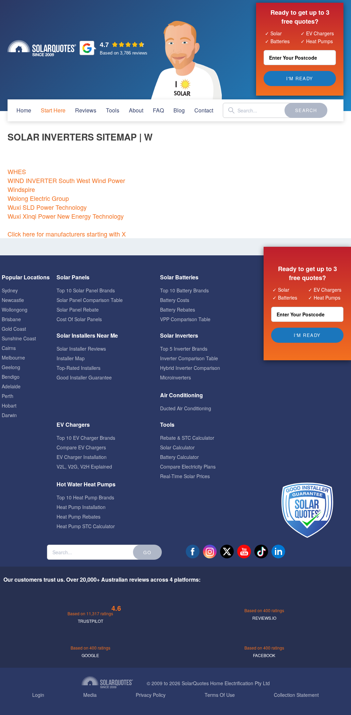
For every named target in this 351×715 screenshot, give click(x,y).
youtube (244, 551)
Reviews (85, 110)
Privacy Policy (151, 694)
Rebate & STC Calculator (187, 437)
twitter (227, 551)
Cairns (9, 347)
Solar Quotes (42, 48)
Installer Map (71, 358)
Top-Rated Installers (78, 367)
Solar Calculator (177, 447)
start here (53, 110)
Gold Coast (14, 328)
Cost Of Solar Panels (79, 319)
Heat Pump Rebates (78, 516)
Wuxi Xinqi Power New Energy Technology (66, 215)
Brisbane (11, 319)
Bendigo (11, 376)
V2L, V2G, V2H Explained (84, 466)
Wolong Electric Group (38, 198)
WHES (17, 171)
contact (203, 110)
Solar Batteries (179, 277)
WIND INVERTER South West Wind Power (66, 180)
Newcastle (13, 299)
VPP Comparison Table (185, 319)
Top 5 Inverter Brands (183, 348)
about (136, 110)
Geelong (11, 367)
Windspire (21, 189)
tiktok (261, 551)
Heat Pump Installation (81, 507)
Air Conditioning (181, 395)
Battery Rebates (177, 309)
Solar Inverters (179, 335)
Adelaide (11, 386)
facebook (192, 551)
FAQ (158, 110)
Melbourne (13, 357)
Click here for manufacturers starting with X (67, 233)
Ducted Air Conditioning (185, 408)
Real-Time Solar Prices (185, 476)
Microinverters (175, 377)
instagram (210, 551)
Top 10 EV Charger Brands (86, 437)
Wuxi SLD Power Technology (47, 207)
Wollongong (14, 309)
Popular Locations (26, 277)
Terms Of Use (220, 694)
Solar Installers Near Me (87, 335)
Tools (112, 110)
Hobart (9, 405)
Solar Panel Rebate (78, 309)
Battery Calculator (179, 456)
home (23, 110)
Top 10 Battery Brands (184, 290)
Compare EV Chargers (81, 447)
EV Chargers (73, 424)
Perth (7, 395)
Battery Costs (174, 299)
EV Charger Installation (82, 456)
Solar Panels (73, 277)
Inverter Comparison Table (189, 358)
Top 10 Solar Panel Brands (86, 290)
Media (90, 694)
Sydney (10, 290)
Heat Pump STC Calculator (86, 526)
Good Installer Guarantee (84, 377)
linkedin (278, 551)
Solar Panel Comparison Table (90, 299)
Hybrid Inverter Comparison (190, 367)
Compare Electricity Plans (188, 466)
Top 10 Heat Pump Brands (85, 497)
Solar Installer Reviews (81, 348)
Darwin (9, 415)
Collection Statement (296, 694)
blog (179, 110)
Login (38, 694)
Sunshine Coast (19, 338)
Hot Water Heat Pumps (86, 484)
